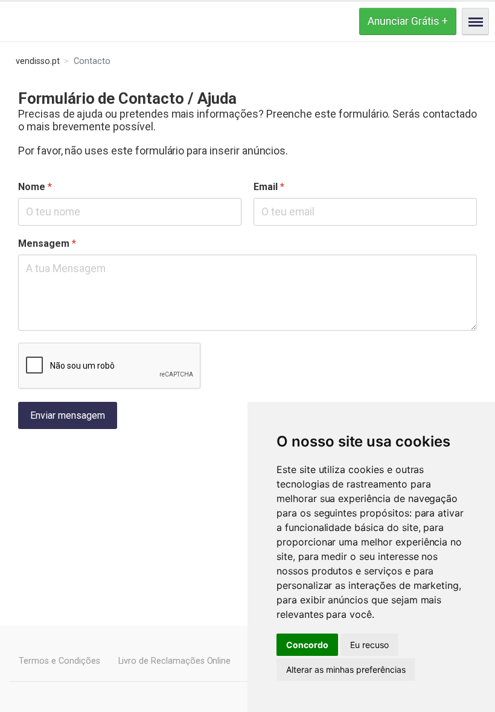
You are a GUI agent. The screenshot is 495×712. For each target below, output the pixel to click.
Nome (35, 186)
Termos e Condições (59, 661)
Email (269, 186)
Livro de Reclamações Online (174, 661)
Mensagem (47, 243)
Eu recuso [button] (369, 645)
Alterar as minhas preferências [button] (346, 669)
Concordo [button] (307, 645)
